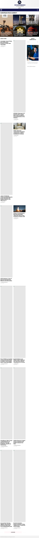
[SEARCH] (38, 10)
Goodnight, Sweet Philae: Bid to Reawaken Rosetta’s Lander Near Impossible (6, 43)
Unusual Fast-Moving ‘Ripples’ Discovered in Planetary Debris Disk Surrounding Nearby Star (6, 524)
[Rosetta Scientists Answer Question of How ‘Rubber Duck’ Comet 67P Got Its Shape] (19, 486)
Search (38, 42)
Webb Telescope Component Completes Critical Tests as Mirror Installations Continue (19, 132)
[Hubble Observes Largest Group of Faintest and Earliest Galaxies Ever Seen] (19, 403)
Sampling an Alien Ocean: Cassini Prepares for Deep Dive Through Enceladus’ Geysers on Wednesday (6, 443)
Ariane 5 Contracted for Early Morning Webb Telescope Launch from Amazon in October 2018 (19, 215)
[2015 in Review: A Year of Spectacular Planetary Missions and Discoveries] (6, 241)
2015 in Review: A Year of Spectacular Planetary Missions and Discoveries (6, 279)
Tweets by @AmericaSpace (31, 66)
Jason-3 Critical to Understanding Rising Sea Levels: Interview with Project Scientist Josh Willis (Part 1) (6, 198)
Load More (13, 532)
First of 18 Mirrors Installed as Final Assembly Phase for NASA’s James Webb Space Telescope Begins (6, 360)
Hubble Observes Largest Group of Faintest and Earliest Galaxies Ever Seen (19, 442)
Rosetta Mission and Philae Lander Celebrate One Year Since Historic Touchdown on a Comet (19, 360)
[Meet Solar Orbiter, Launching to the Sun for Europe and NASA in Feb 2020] (32, 20)
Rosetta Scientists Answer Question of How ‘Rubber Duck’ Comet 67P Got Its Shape (19, 524)
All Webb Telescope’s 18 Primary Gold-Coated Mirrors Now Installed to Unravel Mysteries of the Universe (19, 115)
